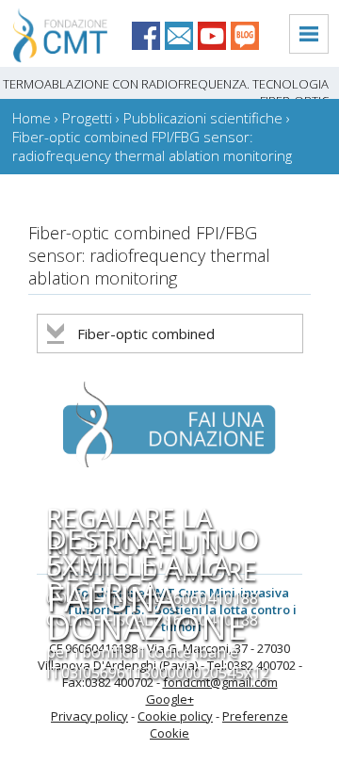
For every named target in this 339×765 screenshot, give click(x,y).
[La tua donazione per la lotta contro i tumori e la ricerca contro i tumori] (156, 481)
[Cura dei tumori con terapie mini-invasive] (53, 58)
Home (31, 117)
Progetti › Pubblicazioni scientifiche (172, 117)
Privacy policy (89, 716)
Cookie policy (175, 716)
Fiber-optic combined (146, 333)
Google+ (170, 699)
